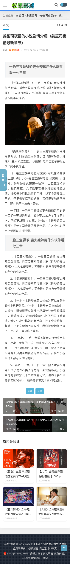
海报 (39, 391)
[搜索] (56, 4)
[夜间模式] (63, 5)
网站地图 (48, 553)
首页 (21, 15)
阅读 (30, 391)
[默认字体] (62, 25)
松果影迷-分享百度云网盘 (44, 543)
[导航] (5, 4)
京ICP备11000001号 (17, 553)
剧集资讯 (32, 15)
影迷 (11, 50)
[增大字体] (66, 25)
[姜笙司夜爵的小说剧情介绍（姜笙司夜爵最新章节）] (35, 124)
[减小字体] (58, 25)
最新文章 (35, 553)
